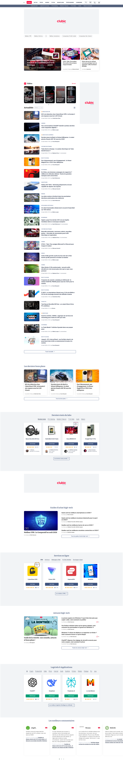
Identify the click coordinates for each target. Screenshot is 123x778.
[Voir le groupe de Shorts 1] (48, 104)
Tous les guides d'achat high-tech (79, 536)
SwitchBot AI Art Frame (51, 439)
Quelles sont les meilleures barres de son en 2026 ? (77, 525)
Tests (41, 2)
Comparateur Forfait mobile (69, 36)
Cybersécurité (34, 5)
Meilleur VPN (28, 36)
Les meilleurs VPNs (61, 593)
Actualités (28, 107)
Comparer (79, 2)
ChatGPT (32, 691)
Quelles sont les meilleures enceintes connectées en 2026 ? (80, 530)
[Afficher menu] (24, 2)
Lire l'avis (32, 584)
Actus (35, 2)
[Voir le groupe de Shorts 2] (50, 104)
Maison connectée (88, 5)
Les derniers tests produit (60, 458)
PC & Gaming (55, 5)
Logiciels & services (44, 5)
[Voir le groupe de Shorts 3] (51, 104)
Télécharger (70, 2)
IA (46, 36)
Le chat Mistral (90, 691)
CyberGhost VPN (32, 579)
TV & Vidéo (73, 5)
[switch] (95, 2)
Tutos (53, 2)
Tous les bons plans (61, 398)
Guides (47, 2)
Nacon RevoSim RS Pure (32, 439)
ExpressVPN (71, 579)
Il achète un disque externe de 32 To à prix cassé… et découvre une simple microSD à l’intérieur (36, 739)
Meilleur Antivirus (38, 36)
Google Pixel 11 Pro (90, 439)
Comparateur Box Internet (85, 36)
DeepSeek (52, 691)
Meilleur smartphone (55, 36)
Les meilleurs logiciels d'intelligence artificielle (60, 705)
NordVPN (90, 579)
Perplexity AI (71, 691)
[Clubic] (29, 2)
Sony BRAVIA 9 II (71, 439)
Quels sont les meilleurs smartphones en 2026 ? (76, 512)
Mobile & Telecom (64, 5)
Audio (79, 5)
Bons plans (60, 2)
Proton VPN (52, 579)
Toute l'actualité (49, 351)
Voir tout (74, 83)
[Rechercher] (86, 2)
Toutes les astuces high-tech (79, 647)
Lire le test (32, 443)
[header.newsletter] (90, 2)
